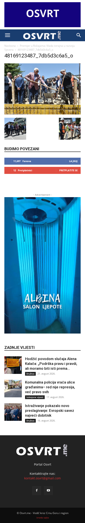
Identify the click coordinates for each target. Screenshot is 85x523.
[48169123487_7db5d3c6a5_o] (42, 113)
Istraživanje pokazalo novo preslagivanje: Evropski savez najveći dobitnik (49, 410)
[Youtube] (48, 490)
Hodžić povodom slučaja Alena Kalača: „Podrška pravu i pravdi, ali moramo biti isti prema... (51, 364)
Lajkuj (73, 161)
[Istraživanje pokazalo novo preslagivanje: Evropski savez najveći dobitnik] (13, 412)
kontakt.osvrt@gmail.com (42, 478)
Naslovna (10, 46)
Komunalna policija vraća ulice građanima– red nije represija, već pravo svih (50, 387)
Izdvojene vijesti (34, 397)
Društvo (30, 373)
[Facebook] (36, 490)
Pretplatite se (68, 170)
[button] (7, 35)
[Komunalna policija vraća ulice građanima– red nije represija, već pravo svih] (13, 388)
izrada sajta (42, 517)
